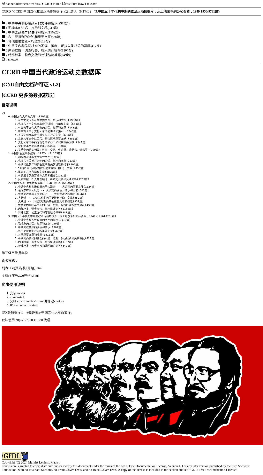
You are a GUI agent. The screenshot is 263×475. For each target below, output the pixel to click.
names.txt (12, 59)
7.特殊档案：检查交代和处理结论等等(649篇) (38, 55)
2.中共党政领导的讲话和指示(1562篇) (33, 32)
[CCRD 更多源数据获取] (28, 95)
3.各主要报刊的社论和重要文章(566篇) (33, 37)
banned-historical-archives (23, 4)
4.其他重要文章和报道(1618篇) (28, 41)
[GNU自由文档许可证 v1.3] (31, 84)
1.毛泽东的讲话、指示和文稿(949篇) (32, 28)
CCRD (47, 4)
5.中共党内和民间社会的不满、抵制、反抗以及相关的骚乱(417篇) (53, 46)
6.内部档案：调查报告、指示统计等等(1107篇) (39, 50)
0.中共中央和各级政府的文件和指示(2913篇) (37, 23)
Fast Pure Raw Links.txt (81, 4)
